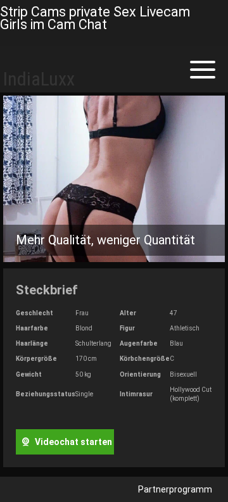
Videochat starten (72, 442)
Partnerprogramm (175, 489)
